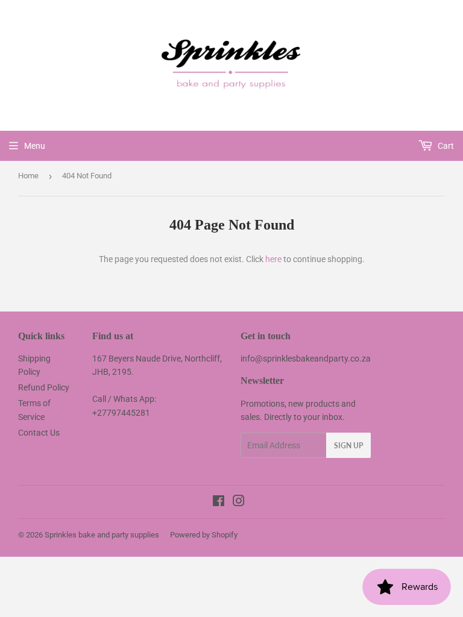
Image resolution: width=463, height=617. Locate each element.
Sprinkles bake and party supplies (102, 534)
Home (28, 175)
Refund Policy (43, 387)
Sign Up (348, 445)
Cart (445, 146)
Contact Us (39, 432)
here (273, 259)
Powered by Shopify (204, 534)
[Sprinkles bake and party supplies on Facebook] (218, 502)
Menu (34, 146)
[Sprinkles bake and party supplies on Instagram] (239, 502)
